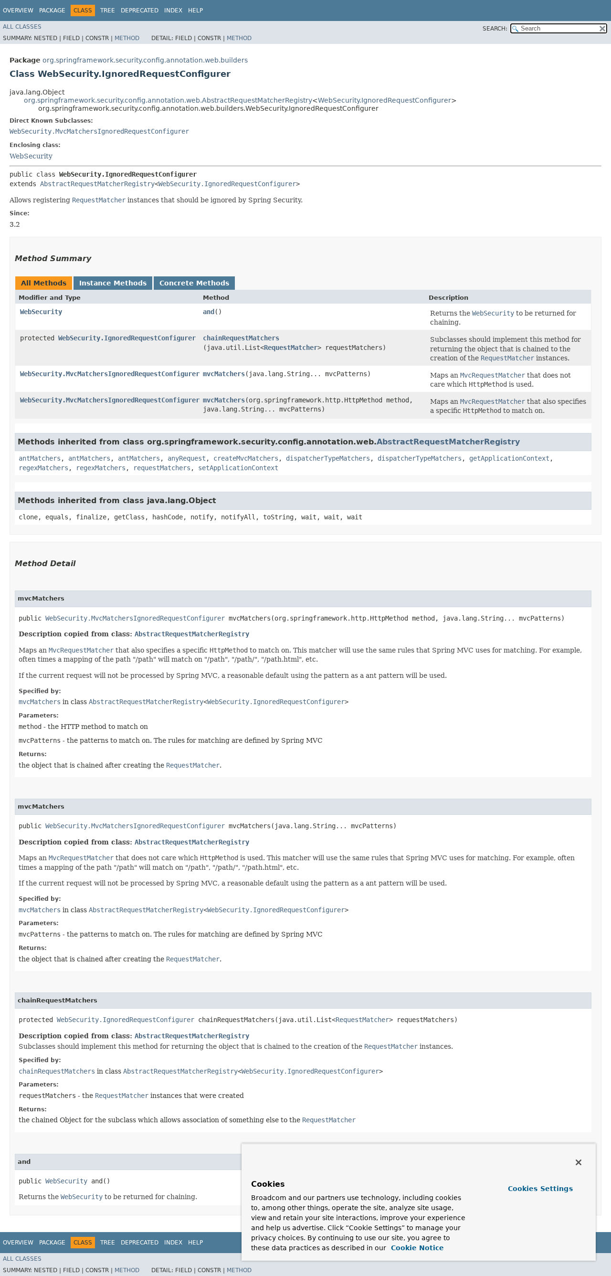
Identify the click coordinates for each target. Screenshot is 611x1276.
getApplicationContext (509, 458)
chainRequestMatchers (241, 338)
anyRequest (187, 458)
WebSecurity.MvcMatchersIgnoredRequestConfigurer (99, 131)
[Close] (578, 1162)
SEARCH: (495, 28)
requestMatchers (161, 468)
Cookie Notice (416, 1248)
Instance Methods (113, 283)
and (208, 312)
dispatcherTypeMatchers (328, 458)
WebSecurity (31, 156)
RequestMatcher (290, 347)
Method (127, 38)
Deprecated (139, 10)
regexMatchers (43, 468)
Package (52, 10)
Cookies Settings (540, 1188)
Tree (107, 10)
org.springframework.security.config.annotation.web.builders (145, 60)
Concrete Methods (194, 283)
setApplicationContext (238, 468)
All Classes (22, 26)
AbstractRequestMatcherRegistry (97, 184)
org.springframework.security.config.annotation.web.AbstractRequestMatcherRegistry (168, 100)
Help (195, 10)
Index (173, 10)
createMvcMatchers (245, 458)
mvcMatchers (224, 374)
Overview (18, 10)
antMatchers (40, 458)
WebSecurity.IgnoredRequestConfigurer (384, 100)
